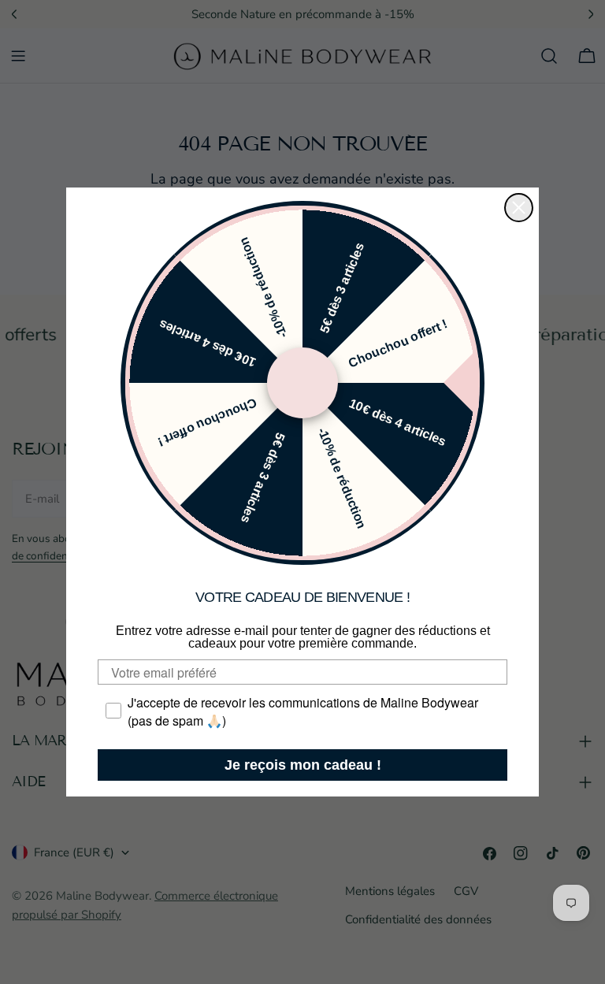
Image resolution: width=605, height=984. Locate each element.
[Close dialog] (519, 207)
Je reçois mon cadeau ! (303, 765)
